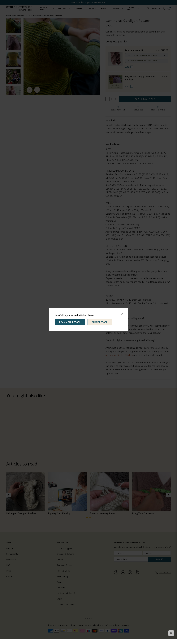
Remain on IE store (69, 322)
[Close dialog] (122, 314)
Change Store (99, 322)
